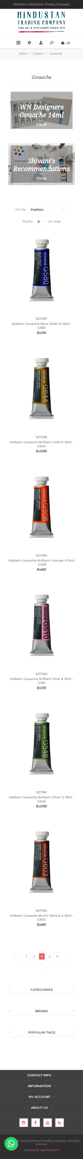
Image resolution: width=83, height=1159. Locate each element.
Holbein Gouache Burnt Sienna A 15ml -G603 (41, 918)
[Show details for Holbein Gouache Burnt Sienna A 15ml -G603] (41, 861)
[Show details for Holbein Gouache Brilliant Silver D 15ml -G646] (41, 743)
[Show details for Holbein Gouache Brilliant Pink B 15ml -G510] (41, 625)
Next (68, 956)
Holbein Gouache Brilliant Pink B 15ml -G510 (41, 681)
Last (42, 964)
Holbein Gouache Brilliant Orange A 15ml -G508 (41, 562)
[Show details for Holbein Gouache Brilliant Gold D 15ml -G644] (41, 388)
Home (23, 53)
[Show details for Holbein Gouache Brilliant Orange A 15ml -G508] (41, 506)
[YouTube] (47, 1122)
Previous (15, 956)
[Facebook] (35, 1122)
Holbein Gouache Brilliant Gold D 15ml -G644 (41, 444)
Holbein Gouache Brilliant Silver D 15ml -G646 (41, 799)
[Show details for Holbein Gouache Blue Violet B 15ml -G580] (41, 270)
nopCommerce (49, 1150)
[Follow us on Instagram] (23, 1122)
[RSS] (59, 1122)
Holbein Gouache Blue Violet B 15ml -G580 (41, 326)
